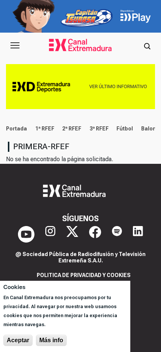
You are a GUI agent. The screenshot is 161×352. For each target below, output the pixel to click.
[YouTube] (26, 234)
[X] (72, 234)
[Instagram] (50, 234)
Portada (16, 129)
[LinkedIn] (138, 234)
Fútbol (124, 129)
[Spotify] (117, 234)
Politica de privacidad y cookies (84, 275)
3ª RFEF (99, 129)
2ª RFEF (71, 129)
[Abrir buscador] (147, 45)
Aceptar (18, 340)
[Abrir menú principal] (15, 45)
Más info (51, 340)
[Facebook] (95, 234)
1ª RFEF (44, 129)
